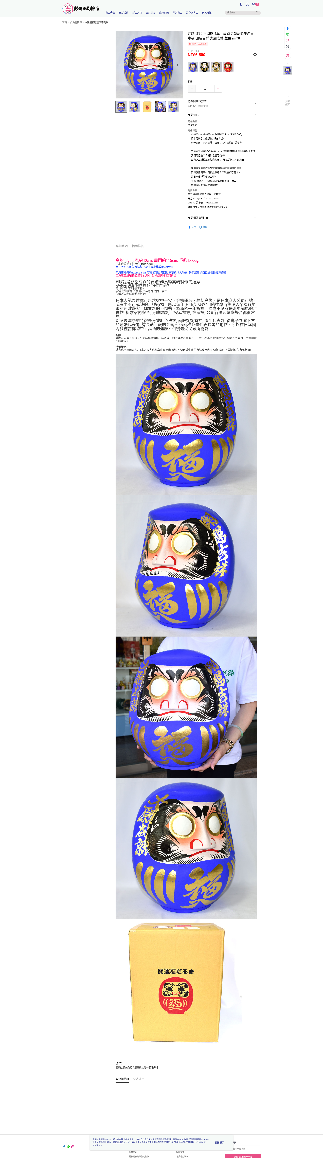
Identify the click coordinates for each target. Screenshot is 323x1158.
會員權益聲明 (182, 1156)
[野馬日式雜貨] (81, 8)
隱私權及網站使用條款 (139, 1156)
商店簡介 (133, 1152)
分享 (193, 227)
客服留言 (180, 1152)
